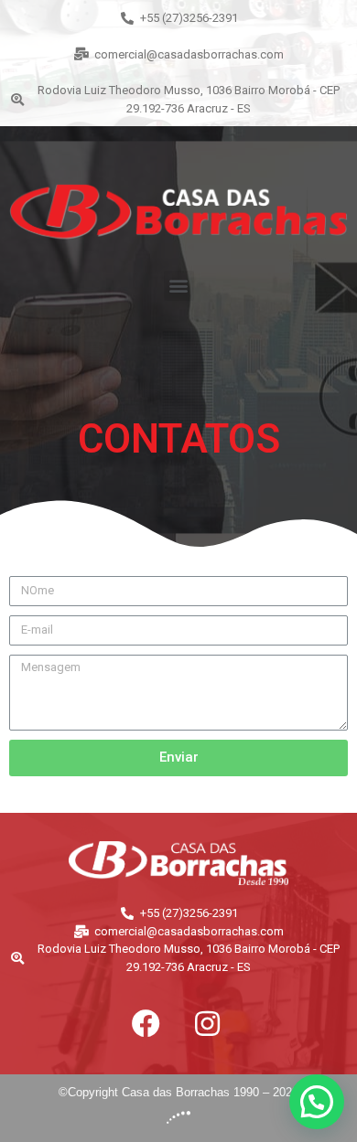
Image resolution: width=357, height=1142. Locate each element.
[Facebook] (145, 1023)
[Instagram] (206, 1023)
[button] (179, 286)
